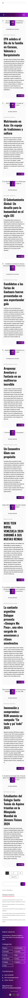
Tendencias (12, 35)
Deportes (5, 948)
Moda (6, 519)
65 (20, 873)
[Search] (22, 884)
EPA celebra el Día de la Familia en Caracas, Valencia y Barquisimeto (13, 47)
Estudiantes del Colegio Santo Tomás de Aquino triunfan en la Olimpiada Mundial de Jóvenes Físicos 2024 (14, 810)
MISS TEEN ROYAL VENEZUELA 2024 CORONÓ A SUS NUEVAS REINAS (13, 531)
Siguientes (14, 877)
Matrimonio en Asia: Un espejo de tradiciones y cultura (13, 127)
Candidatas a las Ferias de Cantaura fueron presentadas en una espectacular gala (14, 294)
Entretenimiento (9, 280)
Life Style (5, 955)
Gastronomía (6, 951)
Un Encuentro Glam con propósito (12, 453)
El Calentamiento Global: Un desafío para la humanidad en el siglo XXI (14, 207)
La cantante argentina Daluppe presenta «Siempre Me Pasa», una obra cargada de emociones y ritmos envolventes (13, 625)
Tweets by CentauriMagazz (7, 890)
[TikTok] (18, 995)
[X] (14, 995)
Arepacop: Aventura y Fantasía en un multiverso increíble (12, 376)
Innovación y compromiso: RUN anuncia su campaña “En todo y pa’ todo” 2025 (13, 717)
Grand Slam (17, 951)
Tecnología (12, 792)
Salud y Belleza (6, 958)
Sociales (7, 35)
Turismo (5, 965)
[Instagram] (10, 995)
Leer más (20, 95)
